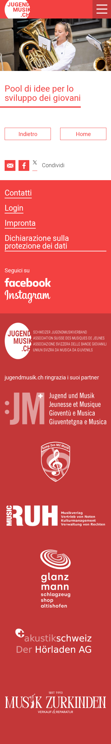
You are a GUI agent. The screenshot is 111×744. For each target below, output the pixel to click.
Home (83, 134)
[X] (34, 165)
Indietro (27, 134)
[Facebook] (23, 165)
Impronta (20, 224)
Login (14, 209)
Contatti (18, 193)
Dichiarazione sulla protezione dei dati (37, 243)
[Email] (10, 165)
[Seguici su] (55, 283)
